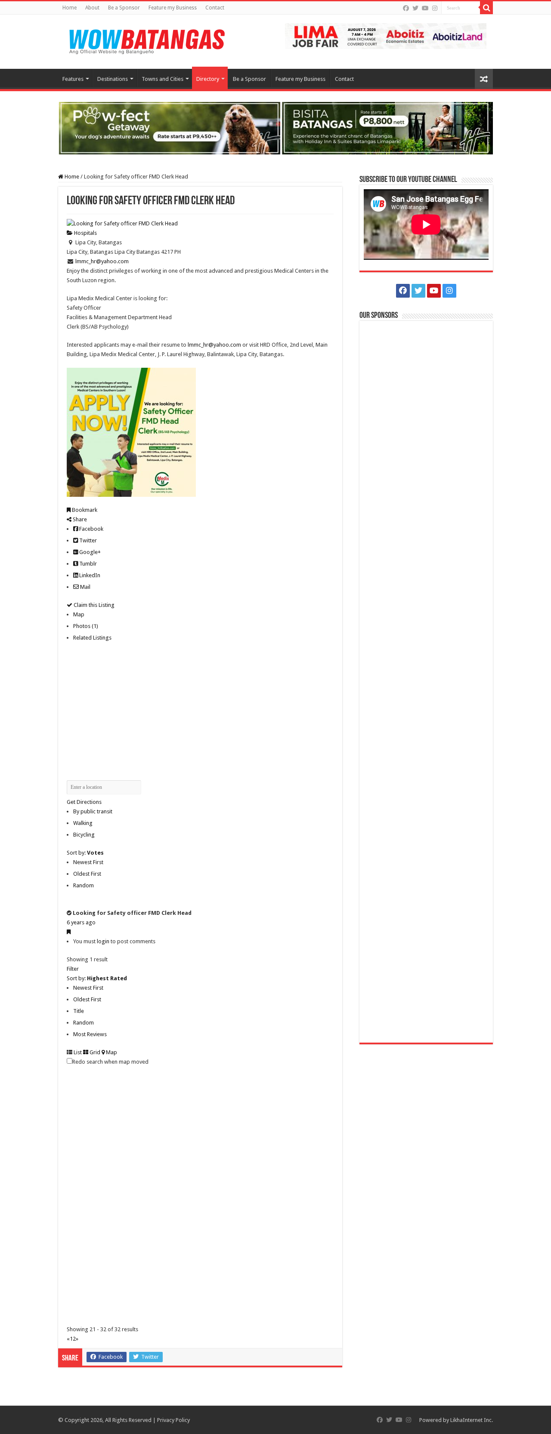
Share (79, 519)
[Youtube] (425, 8)
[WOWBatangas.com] (146, 40)
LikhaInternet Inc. (471, 1420)
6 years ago (81, 922)
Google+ (89, 552)
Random (83, 885)
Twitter (87, 540)
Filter (73, 969)
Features (73, 79)
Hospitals (85, 233)
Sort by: (85, 852)
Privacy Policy (173, 1420)
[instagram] (434, 8)
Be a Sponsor (124, 8)
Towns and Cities (162, 79)
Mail (84, 587)
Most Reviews (90, 1034)
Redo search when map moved (110, 1062)
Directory (207, 79)
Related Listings (92, 637)
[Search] (486, 7)
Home (69, 8)
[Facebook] (406, 8)
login (103, 941)
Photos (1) (85, 626)
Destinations (112, 79)
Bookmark (84, 510)
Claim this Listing (93, 605)
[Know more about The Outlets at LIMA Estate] (385, 35)
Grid (94, 1052)
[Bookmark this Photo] (69, 932)
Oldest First (87, 874)
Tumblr (87, 563)
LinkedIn (89, 575)
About (92, 8)
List (77, 1052)
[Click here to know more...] (275, 127)
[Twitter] (415, 8)
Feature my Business (173, 8)
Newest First (88, 862)
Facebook (90, 529)
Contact (214, 8)
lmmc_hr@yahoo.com (102, 261)
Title (78, 1011)
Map (78, 614)
